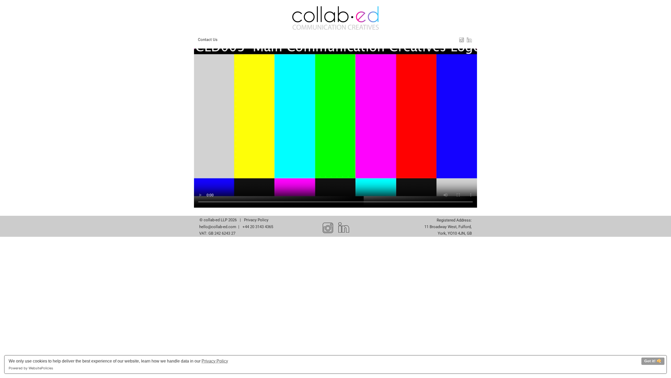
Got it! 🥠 (652, 361)
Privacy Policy (215, 361)
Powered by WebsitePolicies (31, 368)
